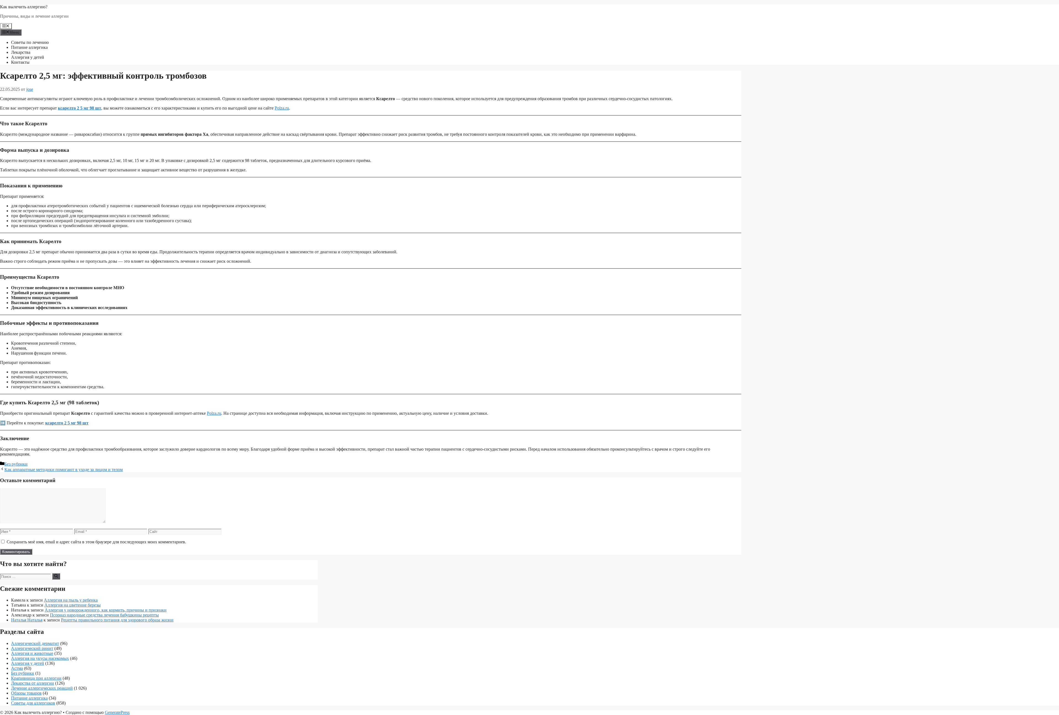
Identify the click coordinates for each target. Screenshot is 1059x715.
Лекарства (20, 52)
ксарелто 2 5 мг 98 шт (79, 108)
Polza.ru (214, 413)
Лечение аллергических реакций (42, 688)
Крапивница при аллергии (36, 678)
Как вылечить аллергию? (23, 6)
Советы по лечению (30, 42)
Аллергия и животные (32, 653)
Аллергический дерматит (35, 643)
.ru (286, 108)
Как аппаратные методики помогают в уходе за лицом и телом (63, 469)
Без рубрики (16, 464)
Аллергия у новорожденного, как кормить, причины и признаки (106, 610)
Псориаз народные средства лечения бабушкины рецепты (104, 615)
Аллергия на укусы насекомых (40, 658)
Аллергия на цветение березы (72, 605)
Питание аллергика (29, 47)
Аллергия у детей (27, 57)
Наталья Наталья (26, 620)
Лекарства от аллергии (32, 683)
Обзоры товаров (26, 693)
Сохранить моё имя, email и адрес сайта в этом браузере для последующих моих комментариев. (96, 541)
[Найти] (56, 576)
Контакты (20, 62)
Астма (17, 668)
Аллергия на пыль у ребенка (71, 600)
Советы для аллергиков (33, 703)
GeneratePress (117, 712)
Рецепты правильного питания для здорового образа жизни (117, 620)
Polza (279, 108)
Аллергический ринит (32, 648)
